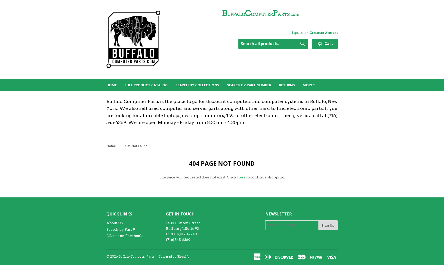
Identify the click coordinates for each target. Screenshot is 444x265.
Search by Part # (120, 230)
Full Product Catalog (146, 85)
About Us (114, 223)
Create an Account (324, 32)
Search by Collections (197, 85)
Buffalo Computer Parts (136, 256)
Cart (328, 43)
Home (111, 85)
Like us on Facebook (124, 236)
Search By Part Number (249, 85)
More (308, 85)
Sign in (297, 32)
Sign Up (328, 225)
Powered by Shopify (174, 256)
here (241, 177)
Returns (287, 85)
